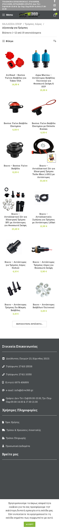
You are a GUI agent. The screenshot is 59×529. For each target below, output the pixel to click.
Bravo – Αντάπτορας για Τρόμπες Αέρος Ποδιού (15, 265)
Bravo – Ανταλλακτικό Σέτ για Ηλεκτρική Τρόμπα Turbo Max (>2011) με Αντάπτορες (43, 171)
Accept (29, 524)
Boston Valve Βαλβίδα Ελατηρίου (15, 124)
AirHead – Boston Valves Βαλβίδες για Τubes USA (15, 78)
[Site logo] (29, 14)
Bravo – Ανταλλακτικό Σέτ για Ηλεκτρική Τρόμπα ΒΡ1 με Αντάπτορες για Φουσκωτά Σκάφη (15, 220)
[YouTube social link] (54, 9)
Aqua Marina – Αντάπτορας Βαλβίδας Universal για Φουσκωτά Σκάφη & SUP (43, 81)
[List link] (29, 366)
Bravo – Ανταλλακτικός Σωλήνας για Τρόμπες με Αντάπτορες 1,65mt (43, 218)
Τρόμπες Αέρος (33, 23)
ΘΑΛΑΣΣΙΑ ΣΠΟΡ (12, 23)
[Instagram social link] (55, 5)
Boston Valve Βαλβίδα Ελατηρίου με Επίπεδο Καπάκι (43, 126)
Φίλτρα (9, 41)
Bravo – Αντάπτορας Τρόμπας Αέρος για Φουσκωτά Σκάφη (43, 265)
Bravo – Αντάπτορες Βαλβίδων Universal (43, 306)
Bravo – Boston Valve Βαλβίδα (15, 167)
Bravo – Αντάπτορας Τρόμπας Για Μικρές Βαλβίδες (15, 307)
